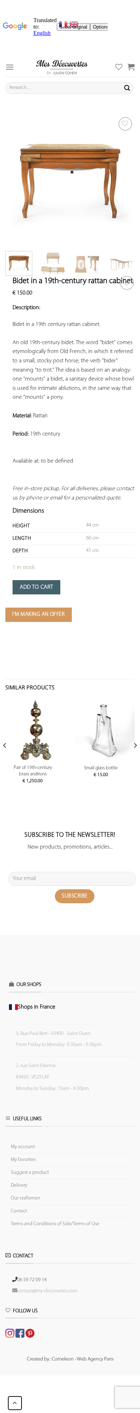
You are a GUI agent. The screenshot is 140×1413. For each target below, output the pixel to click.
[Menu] (9, 67)
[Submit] (127, 88)
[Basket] (131, 67)
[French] (64, 24)
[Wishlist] (127, 283)
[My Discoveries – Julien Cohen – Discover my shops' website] (62, 67)
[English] (74, 24)
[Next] (123, 179)
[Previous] (16, 179)
